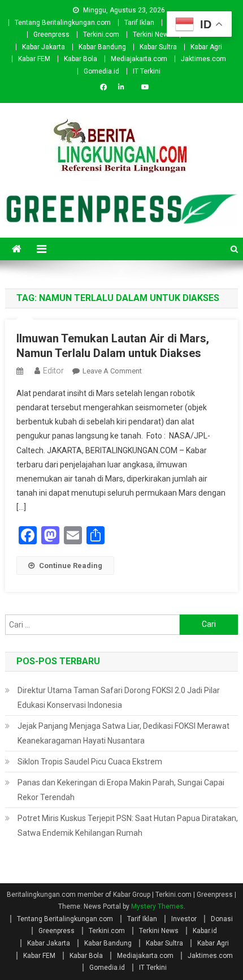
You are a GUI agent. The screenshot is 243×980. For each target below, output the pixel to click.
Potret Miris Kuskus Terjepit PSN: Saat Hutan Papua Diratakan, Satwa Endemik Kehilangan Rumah (128, 825)
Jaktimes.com (203, 59)
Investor (184, 919)
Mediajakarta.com (139, 59)
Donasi (222, 919)
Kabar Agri (206, 47)
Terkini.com (101, 34)
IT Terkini (146, 71)
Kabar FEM (34, 59)
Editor (53, 370)
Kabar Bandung (102, 47)
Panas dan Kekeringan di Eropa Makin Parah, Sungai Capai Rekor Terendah (121, 790)
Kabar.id (205, 931)
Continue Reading (70, 565)
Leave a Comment (112, 371)
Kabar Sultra (158, 47)
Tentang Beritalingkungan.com (63, 23)
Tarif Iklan (139, 23)
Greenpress (51, 34)
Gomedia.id (101, 71)
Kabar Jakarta (43, 47)
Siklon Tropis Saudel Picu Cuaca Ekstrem (90, 761)
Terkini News (152, 34)
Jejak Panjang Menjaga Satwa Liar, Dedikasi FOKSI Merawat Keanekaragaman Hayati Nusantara (123, 733)
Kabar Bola (80, 59)
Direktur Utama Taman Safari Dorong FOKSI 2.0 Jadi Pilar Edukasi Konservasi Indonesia (119, 698)
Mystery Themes (157, 906)
